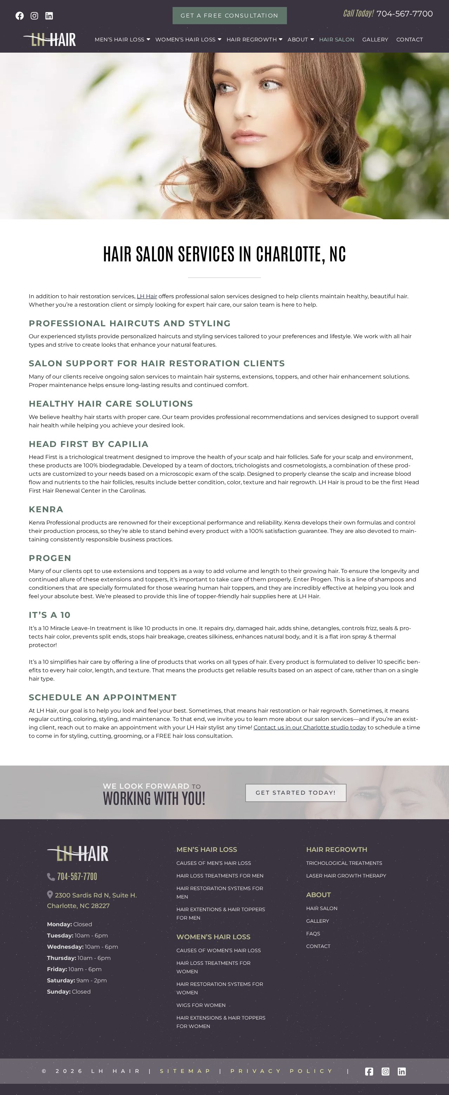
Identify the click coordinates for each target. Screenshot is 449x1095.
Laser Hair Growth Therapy (346, 876)
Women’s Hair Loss (185, 39)
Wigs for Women (201, 1005)
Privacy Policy (283, 1071)
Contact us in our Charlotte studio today (310, 727)
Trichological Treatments (344, 863)
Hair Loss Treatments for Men (219, 876)
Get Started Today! (296, 792)
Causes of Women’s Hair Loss (218, 950)
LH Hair (147, 296)
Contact (409, 39)
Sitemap (187, 1071)
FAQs (313, 933)
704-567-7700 (405, 14)
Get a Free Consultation (230, 15)
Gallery (375, 39)
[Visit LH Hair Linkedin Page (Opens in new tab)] (401, 1071)
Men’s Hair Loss (119, 39)
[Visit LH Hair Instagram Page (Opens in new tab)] (385, 1071)
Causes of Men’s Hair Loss (213, 863)
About (298, 39)
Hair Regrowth (252, 39)
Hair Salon (337, 39)
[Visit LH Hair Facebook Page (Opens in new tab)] (369, 1071)
